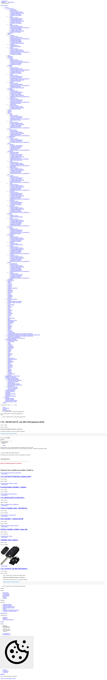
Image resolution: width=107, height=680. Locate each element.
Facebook (5, 598)
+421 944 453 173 (6, 633)
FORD (10, 74)
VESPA (9, 298)
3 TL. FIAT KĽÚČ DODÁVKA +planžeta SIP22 (15, 476)
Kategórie (6, 7)
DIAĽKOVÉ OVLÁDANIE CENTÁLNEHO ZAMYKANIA (20, 335)
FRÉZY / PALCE (11, 382)
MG (9, 174)
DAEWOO (10, 57)
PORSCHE (11, 200)
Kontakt (4, 402)
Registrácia (5, 618)
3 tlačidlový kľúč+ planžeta (9, 540)
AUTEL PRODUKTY (10, 391)
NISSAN (11, 175)
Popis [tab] (4, 445)
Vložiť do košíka (4, 442)
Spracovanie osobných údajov (11, 400)
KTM (9, 293)
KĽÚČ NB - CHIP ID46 (13, 388)
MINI (10, 161)
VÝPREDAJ (10, 279)
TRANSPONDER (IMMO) (15, 19)
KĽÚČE (9, 300)
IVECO (9, 109)
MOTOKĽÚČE (9, 280)
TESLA (9, 262)
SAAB (10, 214)
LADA (9, 128)
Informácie (6, 397)
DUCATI (10, 284)
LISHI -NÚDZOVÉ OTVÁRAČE (15, 380)
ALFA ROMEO (12, 9)
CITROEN (11, 35)
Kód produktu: (3, 437)
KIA (10, 121)
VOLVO (10, 272)
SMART (10, 235)
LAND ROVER (12, 130)
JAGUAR (10, 113)
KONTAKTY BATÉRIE (10, 393)
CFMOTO (10, 285)
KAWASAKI (10, 290)
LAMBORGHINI (11, 136)
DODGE (10, 58)
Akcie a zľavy (6, 592)
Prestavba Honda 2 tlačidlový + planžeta (13, 487)
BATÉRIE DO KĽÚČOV (10, 377)
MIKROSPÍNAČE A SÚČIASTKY (12, 376)
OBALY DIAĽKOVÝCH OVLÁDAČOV (16, 338)
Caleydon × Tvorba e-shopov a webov (8, 678)
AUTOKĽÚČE (9, 8)
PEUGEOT (11, 191)
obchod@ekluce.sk (6, 634)
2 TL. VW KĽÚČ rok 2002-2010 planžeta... (14, 568)
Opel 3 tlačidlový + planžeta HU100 (11, 519)
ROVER (9, 213)
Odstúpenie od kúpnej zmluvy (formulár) (11, 609)
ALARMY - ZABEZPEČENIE (11, 378)
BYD (9, 34)
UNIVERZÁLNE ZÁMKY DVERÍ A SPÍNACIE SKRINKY (20, 333)
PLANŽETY (8, 394)
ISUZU (9, 112)
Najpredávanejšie (6, 594)
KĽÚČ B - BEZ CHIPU (13, 387)
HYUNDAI (11, 89)
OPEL (10, 183)
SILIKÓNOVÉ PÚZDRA (15, 14)
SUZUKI (11, 227)
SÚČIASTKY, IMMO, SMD (16, 160)
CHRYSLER (11, 97)
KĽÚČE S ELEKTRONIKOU (16, 12)
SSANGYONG (11, 234)
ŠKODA (10, 245)
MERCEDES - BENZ (13, 152)
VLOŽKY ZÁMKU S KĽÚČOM (17, 13)
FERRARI (10, 65)
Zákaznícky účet (3, 613)
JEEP (10, 114)
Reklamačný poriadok (9, 399)
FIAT (10, 66)
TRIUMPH (10, 295)
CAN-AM (10, 283)
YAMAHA (10, 296)
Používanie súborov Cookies (11, 401)
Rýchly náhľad (3, 473)
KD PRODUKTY (10, 386)
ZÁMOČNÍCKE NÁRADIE (12, 379)
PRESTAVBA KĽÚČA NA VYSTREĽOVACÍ (19, 27)
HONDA (11, 82)
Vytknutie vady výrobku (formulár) (10, 611)
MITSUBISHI (12, 166)
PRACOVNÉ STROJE (11, 299)
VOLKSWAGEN (12, 263)
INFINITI (10, 111)
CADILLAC (11, 44)
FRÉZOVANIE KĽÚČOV (10, 396)
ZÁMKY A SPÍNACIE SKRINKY (15, 301)
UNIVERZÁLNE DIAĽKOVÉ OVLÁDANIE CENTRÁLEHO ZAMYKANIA (22, 334)
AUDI (10, 16)
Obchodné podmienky (9, 398)
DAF (9, 55)
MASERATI (10, 151)
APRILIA (10, 281)
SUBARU (11, 242)
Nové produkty (6, 593)
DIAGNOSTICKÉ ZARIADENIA (15, 384)
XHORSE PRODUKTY (10, 390)
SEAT (10, 217)
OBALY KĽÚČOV (14, 10)
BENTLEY (10, 33)
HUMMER (10, 88)
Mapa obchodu (6, 595)
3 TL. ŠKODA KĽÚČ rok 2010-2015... (12, 497)
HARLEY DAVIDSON (12, 288)
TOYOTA (11, 254)
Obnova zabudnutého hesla (8, 619)
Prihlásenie (5, 617)
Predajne (4, 597)
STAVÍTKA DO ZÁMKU (13, 381)
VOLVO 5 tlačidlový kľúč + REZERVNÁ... (14, 508)
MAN (9, 143)
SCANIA (10, 226)
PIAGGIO (10, 292)
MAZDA (11, 144)
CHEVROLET (12, 104)
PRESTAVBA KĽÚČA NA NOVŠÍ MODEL (19, 158)
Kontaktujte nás (4, 1)
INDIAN (10, 289)
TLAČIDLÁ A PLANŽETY (16, 15)
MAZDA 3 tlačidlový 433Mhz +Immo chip (13, 529)
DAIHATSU (10, 56)
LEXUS (10, 137)
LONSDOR (7, 392)
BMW (10, 24)
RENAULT (11, 205)
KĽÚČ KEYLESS (11, 389)
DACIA (10, 47)
